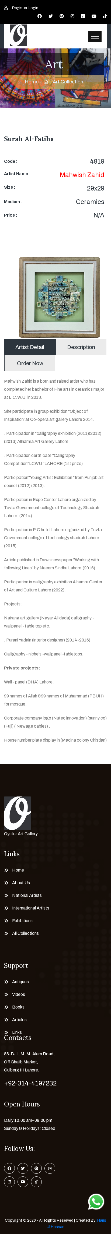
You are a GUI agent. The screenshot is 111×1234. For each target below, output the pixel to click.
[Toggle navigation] (95, 36)
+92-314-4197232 (30, 1083)
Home (32, 81)
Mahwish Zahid (82, 174)
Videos (18, 994)
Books (18, 1007)
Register (19, 8)
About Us (21, 882)
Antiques (20, 981)
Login (33, 8)
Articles (19, 1019)
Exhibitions (22, 920)
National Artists (27, 895)
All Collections (25, 933)
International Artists (30, 908)
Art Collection (68, 81)
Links (17, 1032)
